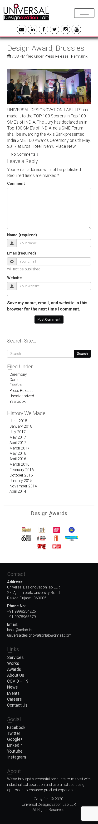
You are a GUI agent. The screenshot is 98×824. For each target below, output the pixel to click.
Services (15, 657)
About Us (15, 675)
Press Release (56, 56)
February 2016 (22, 470)
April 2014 (18, 491)
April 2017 (18, 442)
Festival (16, 385)
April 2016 (18, 459)
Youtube (15, 751)
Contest (16, 379)
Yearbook (18, 401)
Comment (16, 183)
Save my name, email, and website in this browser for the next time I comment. (47, 305)
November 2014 (23, 486)
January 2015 (21, 480)
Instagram (16, 757)
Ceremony (18, 374)
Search (82, 354)
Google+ (15, 739)
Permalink (79, 56)
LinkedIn (15, 745)
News (12, 687)
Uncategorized (22, 396)
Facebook (16, 727)
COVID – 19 (18, 681)
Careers (14, 699)
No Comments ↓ (24, 154)
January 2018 (21, 426)
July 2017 (18, 432)
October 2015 (21, 475)
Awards (14, 669)
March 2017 (19, 448)
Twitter (13, 733)
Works (13, 663)
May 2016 (18, 453)
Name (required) (22, 235)
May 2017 (18, 437)
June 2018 (18, 421)
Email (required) (21, 253)
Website (14, 278)
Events (13, 693)
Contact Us (17, 705)
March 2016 (19, 464)
